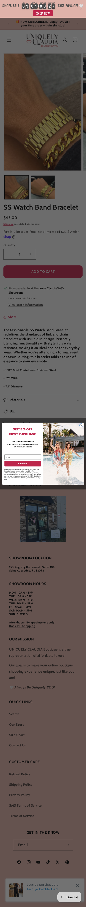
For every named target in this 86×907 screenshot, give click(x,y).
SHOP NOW (43, 13)
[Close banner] (81, 9)
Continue (22, 463)
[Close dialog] (81, 425)
